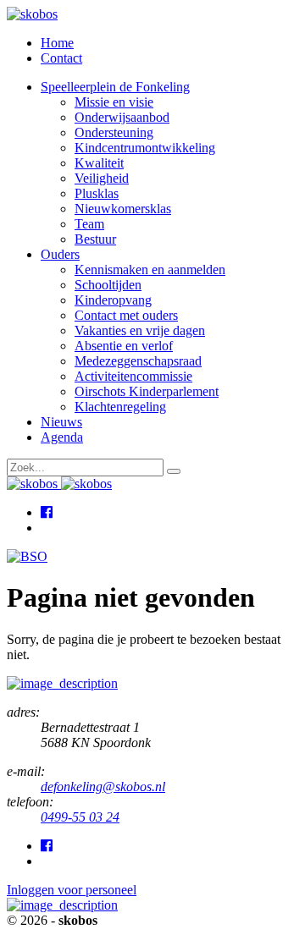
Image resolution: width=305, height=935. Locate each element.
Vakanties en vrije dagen (140, 330)
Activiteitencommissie (133, 376)
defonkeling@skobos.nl (103, 786)
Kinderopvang (113, 300)
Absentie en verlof (124, 345)
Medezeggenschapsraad (138, 361)
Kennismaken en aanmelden (150, 269)
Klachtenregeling (120, 406)
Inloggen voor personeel (71, 890)
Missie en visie (114, 102)
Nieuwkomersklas (123, 208)
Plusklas (97, 193)
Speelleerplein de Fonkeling (115, 87)
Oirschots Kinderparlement (147, 391)
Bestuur (95, 239)
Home (57, 43)
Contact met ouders (126, 315)
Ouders (60, 254)
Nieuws (61, 422)
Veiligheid (102, 178)
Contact (61, 58)
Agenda (62, 437)
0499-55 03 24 (80, 817)
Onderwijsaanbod (122, 117)
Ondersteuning (114, 132)
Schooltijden (108, 285)
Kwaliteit (99, 163)
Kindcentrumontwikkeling (145, 147)
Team (89, 224)
